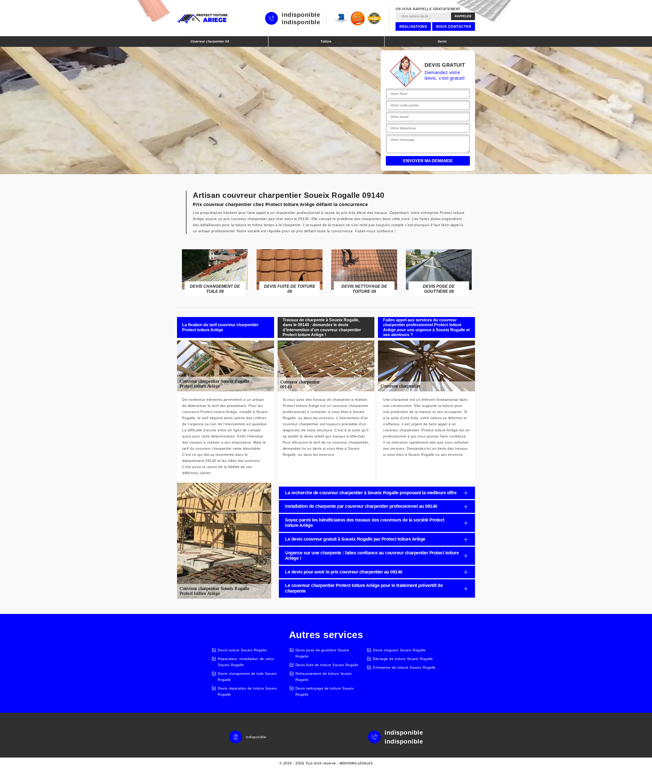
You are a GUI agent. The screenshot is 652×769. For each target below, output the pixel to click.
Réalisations (413, 26)
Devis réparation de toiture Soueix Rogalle (247, 691)
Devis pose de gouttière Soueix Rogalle (322, 653)
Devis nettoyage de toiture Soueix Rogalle (324, 691)
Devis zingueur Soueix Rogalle (399, 650)
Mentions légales (356, 763)
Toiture (326, 41)
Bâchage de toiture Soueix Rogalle (403, 659)
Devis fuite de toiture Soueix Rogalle (327, 665)
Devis (442, 41)
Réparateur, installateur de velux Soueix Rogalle (246, 662)
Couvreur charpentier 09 (210, 41)
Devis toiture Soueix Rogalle (242, 650)
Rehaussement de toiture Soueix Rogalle (323, 676)
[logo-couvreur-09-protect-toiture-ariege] (202, 18)
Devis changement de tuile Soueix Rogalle (247, 676)
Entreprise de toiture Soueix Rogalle (404, 667)
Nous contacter (453, 26)
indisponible (301, 15)
